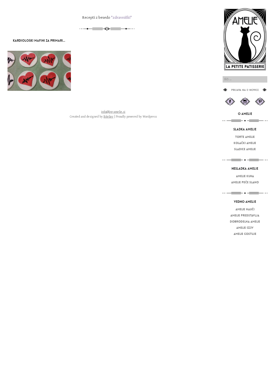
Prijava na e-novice (245, 90)
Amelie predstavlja (244, 215)
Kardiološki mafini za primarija (40, 40)
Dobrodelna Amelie (245, 221)
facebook (229, 101)
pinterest (260, 101)
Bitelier (108, 116)
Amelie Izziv (244, 228)
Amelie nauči (244, 209)
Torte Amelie (245, 137)
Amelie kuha (245, 176)
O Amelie (245, 114)
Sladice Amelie (245, 149)
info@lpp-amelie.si (113, 112)
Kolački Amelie (245, 143)
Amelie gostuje (245, 234)
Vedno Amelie (245, 202)
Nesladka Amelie (244, 168)
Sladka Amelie (244, 129)
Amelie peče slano (245, 182)
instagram (245, 101)
